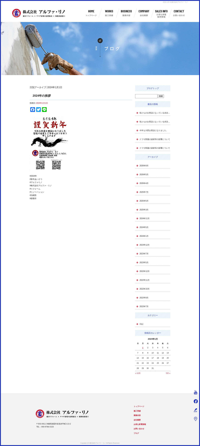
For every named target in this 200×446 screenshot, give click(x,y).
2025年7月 (144, 192)
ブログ (136, 433)
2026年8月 (144, 166)
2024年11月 (144, 218)
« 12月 (138, 373)
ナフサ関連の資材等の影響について (155, 139)
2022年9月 (144, 298)
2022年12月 (144, 271)
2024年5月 (144, 227)
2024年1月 (144, 236)
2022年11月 (144, 280)
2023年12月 (144, 245)
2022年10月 (144, 289)
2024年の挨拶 (42, 95)
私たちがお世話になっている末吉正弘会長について (155, 113)
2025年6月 (144, 201)
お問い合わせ (179, 13)
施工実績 (109, 13)
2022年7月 (144, 306)
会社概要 (144, 13)
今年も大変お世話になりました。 (154, 130)
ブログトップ (153, 88)
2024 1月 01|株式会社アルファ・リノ (175, 2)
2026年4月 (144, 183)
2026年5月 (144, 174)
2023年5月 (144, 262)
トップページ (91, 13)
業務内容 (126, 13)
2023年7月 (144, 254)
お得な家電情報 (161, 13)
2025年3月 (144, 210)
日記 (141, 324)
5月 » (168, 373)
